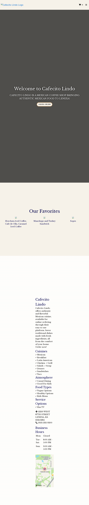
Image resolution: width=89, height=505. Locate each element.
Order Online (44, 104)
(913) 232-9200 (45, 423)
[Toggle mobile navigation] (86, 5)
